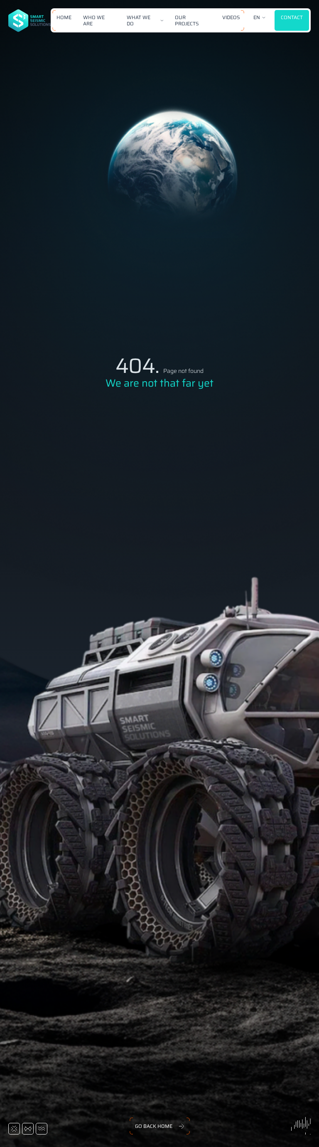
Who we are (94, 20)
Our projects (187, 20)
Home (63, 17)
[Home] (29, 20)
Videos (231, 17)
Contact (292, 17)
